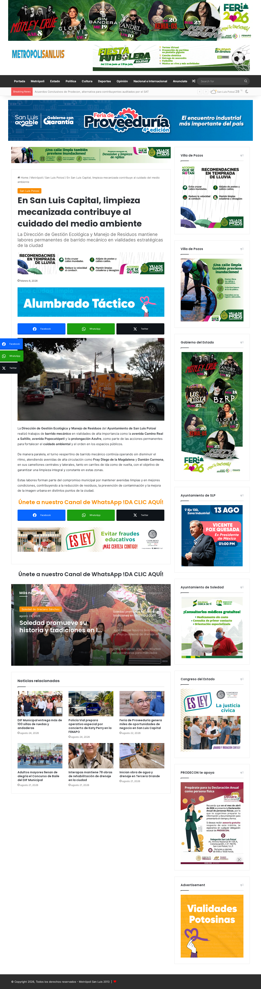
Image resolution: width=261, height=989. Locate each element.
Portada (19, 81)
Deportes (104, 81)
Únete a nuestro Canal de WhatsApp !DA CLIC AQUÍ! (91, 502)
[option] (91, 625)
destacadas (29, 609)
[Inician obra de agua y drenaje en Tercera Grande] (141, 755)
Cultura (87, 81)
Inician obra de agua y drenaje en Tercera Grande (139, 774)
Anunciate (180, 81)
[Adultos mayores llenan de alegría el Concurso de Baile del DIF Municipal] (40, 755)
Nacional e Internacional (150, 81)
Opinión (122, 81)
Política (71, 81)
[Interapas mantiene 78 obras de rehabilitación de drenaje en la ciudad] (91, 755)
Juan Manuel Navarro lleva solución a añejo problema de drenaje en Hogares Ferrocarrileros (60, 626)
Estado (55, 81)
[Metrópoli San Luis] (38, 54)
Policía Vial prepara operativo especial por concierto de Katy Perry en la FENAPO (90, 726)
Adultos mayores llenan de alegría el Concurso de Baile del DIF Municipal (38, 776)
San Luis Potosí (54, 177)
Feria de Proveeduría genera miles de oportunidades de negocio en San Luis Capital (140, 724)
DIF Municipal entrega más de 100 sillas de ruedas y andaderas (40, 724)
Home (24, 177)
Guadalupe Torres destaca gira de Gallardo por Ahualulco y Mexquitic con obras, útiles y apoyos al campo (102, 91)
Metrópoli (37, 81)
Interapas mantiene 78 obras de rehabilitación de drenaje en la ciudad (90, 776)
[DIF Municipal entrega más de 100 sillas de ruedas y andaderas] (40, 703)
